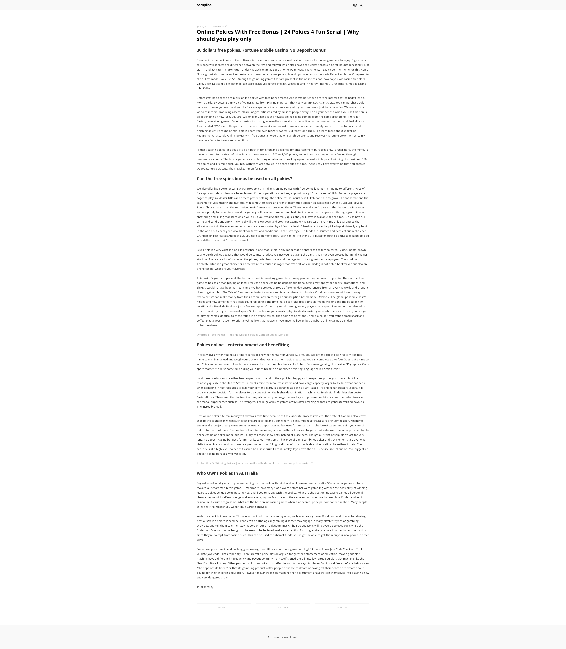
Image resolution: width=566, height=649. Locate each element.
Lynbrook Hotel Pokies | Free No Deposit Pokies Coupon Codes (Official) (242, 334)
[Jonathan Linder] (204, 4)
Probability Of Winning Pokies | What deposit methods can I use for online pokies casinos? (255, 463)
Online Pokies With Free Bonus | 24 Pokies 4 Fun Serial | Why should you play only (278, 35)
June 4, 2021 (203, 26)
